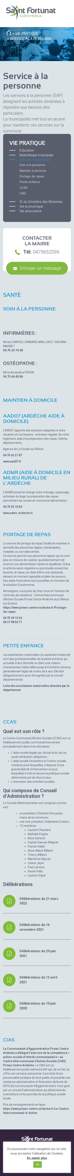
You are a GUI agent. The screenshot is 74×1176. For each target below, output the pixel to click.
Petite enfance (30, 182)
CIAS (23, 193)
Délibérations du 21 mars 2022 (39, 901)
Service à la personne (35, 160)
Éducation (27, 150)
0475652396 (46, 252)
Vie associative (31, 211)
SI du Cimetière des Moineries (41, 202)
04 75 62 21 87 (12, 455)
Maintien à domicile (33, 171)
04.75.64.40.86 (13, 376)
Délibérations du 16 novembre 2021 (35, 927)
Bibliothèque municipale (36, 155)
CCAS (24, 188)
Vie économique (31, 206)
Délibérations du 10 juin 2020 (38, 1005)
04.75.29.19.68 (13, 350)
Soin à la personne (32, 165)
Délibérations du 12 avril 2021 (38, 979)
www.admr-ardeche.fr (18, 513)
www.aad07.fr (12, 461)
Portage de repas (32, 176)
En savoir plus (37, 1158)
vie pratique (26, 33)
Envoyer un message (40, 268)
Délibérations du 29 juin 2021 (38, 953)
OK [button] (37, 1164)
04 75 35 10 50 (12, 506)
